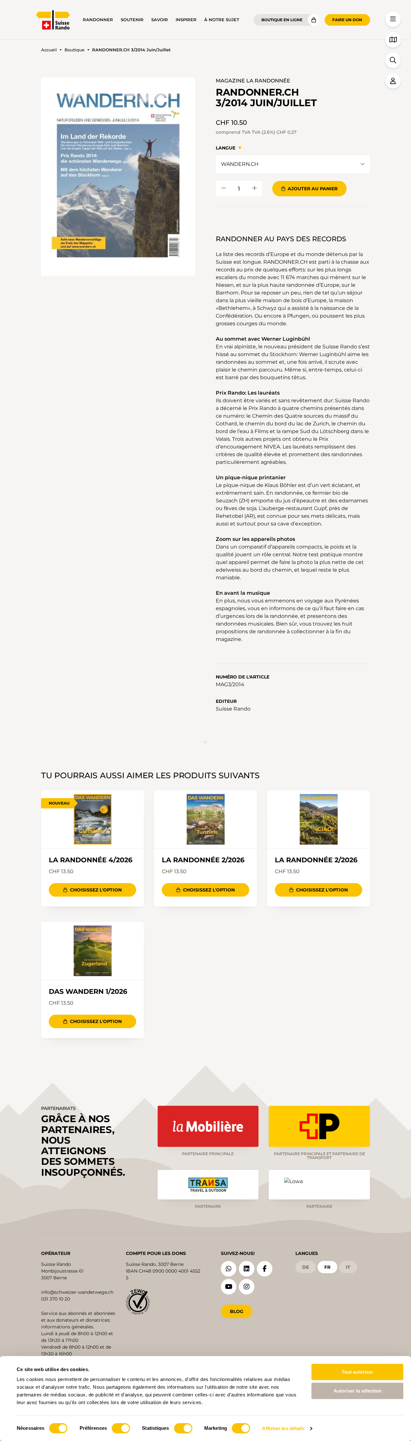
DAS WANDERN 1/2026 (88, 991)
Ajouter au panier (312, 189)
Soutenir (132, 19)
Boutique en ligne (281, 19)
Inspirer (186, 19)
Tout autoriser (357, 1372)
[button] (118, 177)
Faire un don (347, 19)
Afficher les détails (283, 1428)
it (348, 1267)
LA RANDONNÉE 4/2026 (90, 860)
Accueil (49, 49)
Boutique (74, 49)
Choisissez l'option (96, 890)
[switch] (121, 1428)
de (305, 1267)
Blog (236, 1311)
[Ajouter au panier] (223, 188)
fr (327, 1267)
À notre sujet (221, 19)
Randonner (98, 19)
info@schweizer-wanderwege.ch (77, 1292)
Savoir (159, 19)
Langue (225, 148)
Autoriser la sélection (357, 1391)
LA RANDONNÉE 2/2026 (203, 860)
